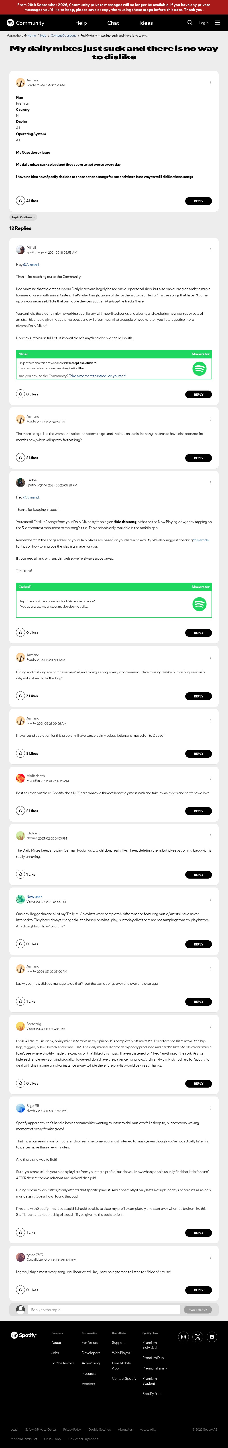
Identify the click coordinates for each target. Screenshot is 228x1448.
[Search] (190, 23)
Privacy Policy (72, 1429)
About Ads (125, 1429)
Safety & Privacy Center (40, 1429)
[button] (211, 82)
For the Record (62, 1363)
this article (201, 540)
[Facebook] (212, 1337)
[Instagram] (183, 1337)
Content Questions (63, 35)
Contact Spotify (124, 1378)
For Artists (90, 1342)
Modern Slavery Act (24, 1439)
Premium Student (149, 1381)
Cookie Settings (99, 1429)
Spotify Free (152, 1393)
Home (31, 35)
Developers (91, 1352)
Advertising (91, 1363)
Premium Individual (149, 1345)
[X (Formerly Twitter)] (197, 1337)
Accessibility (148, 1429)
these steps (142, 9)
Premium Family (154, 1368)
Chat (113, 23)
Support (118, 1342)
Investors (89, 1373)
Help (81, 23)
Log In (203, 22)
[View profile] (20, 82)
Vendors (88, 1383)
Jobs (55, 1352)
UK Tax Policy (52, 1439)
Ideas (146, 23)
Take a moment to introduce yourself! (97, 375)
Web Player (121, 1352)
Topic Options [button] (22, 217)
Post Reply (198, 1309)
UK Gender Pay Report (83, 1439)
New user (34, 896)
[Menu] (217, 23)
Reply (199, 201)
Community (30, 23)
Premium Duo (153, 1357)
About (56, 1342)
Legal (14, 1429)
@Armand (31, 264)
